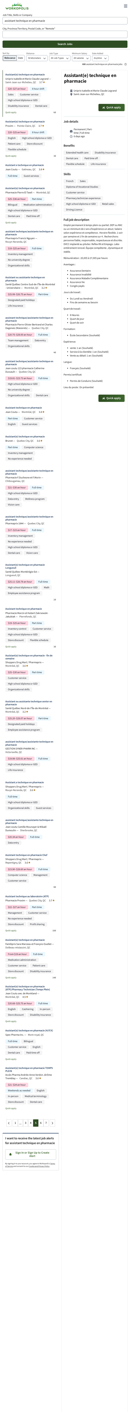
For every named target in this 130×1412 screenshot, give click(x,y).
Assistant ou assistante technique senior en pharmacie (28, 703)
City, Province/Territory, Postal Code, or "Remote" (29, 28)
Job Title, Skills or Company (17, 15)
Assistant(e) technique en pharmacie (25, 74)
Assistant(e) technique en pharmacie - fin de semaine (28, 657)
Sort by (6, 53)
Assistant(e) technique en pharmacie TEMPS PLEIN (29, 1070)
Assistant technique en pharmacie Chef (26, 855)
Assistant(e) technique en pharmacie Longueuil (25, 566)
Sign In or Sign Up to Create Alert (32, 1154)
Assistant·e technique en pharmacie (24, 165)
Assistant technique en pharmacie (23, 407)
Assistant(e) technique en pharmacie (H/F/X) (29, 1030)
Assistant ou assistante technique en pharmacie (25, 279)
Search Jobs (65, 44)
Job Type (53, 53)
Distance (30, 53)
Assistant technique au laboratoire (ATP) (27, 896)
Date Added (97, 53)
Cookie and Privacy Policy (39, 1166)
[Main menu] (125, 6)
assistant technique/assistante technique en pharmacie (29, 233)
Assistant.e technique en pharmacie (24, 782)
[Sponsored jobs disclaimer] (125, 64)
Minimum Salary (79, 53)
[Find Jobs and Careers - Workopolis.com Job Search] (17, 6)
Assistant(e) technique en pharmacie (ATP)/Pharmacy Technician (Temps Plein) (27, 988)
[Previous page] (8, 1123)
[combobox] (65, 20)
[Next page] (52, 1123)
